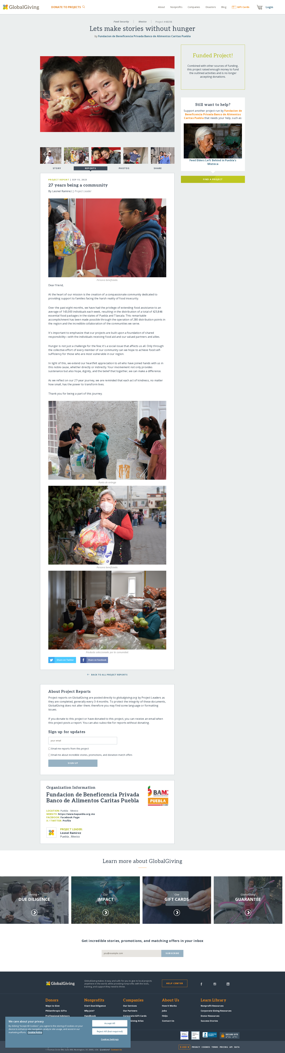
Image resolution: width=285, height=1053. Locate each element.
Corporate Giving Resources (216, 1010)
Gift (243, 7)
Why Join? (89, 1010)
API (231, 1047)
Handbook (90, 1015)
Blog (223, 7)
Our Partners (130, 1010)
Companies (194, 7)
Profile (67, 820)
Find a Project (213, 179)
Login (269, 7)
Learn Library (213, 1000)
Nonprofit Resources (212, 1005)
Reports (90, 168)
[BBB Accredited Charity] (211, 1035)
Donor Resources (210, 1015)
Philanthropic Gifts (56, 1010)
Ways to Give (53, 1005)
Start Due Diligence (95, 1005)
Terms (214, 1047)
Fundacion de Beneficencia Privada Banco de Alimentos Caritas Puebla (144, 36)
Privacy (196, 1047)
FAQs (165, 1015)
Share (158, 168)
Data (236, 1047)
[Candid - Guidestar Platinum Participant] (197, 1035)
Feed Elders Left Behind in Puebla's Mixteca (213, 162)
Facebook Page (70, 817)
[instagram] (215, 984)
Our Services (130, 1005)
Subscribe (172, 953)
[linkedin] (228, 984)
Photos (124, 168)
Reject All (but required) (110, 1031)
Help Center (174, 983)
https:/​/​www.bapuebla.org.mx (76, 814)
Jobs (164, 1010)
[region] (68, 1032)
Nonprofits (176, 7)
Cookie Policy (35, 1032)
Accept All (109, 1023)
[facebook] (201, 984)
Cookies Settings (110, 1039)
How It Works (169, 1005)
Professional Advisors (58, 1015)
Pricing (224, 1047)
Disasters (211, 7)
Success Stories (209, 1020)
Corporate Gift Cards (134, 1015)
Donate (66, 7)
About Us (170, 1000)
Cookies (206, 1047)
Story (57, 168)
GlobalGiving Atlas (133, 1020)
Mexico (142, 21)
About (161, 7)
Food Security (121, 21)
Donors (52, 1000)
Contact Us (168, 1020)
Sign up (73, 763)
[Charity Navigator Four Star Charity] (185, 1035)
